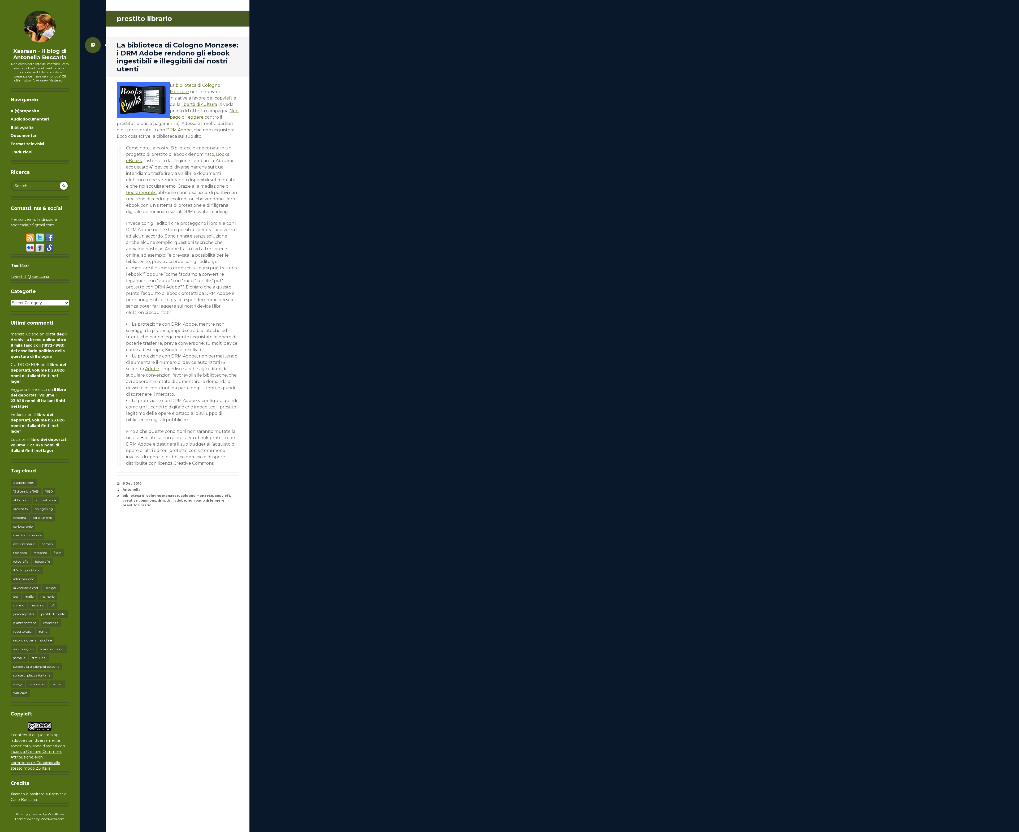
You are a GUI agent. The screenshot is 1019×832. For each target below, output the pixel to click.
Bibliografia (22, 127)
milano (18, 605)
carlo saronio (23, 526)
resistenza (50, 623)
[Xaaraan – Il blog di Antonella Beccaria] (40, 26)
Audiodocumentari (30, 119)
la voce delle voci (25, 588)
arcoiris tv (20, 509)
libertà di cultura (199, 104)
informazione (23, 579)
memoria (47, 596)
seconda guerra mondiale (32, 640)
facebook (20, 553)
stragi (17, 684)
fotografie (42, 561)
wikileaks (20, 693)
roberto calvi (22, 631)
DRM (171, 129)
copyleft (223, 98)
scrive (144, 136)
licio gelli (51, 588)
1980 (49, 491)
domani (48, 544)
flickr (57, 553)
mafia (29, 596)
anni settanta (46, 500)
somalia (19, 658)
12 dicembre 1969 (26, 491)
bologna (19, 518)
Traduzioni (21, 152)
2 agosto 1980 (23, 483)
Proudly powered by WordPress (40, 814)
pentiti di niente (53, 614)
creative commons (27, 535)
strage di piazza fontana (31, 675)
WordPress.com (52, 819)
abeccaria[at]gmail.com (32, 225)
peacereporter (23, 614)
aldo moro (21, 500)
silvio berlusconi (52, 649)
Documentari (24, 135)
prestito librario (137, 505)
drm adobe (176, 500)
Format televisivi (27, 143)
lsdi (15, 596)
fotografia (20, 561)
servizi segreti (23, 649)
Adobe (185, 129)
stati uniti (39, 658)
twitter (56, 684)
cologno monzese (196, 496)
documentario (24, 544)
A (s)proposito (25, 111)
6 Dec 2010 (132, 483)
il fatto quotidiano (26, 570)
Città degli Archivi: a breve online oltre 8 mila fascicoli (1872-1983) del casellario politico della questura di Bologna (39, 345)
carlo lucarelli (43, 518)
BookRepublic (141, 192)
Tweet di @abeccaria (30, 276)
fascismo (40, 553)
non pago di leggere (206, 500)
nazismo (37, 605)
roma (43, 631)
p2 (53, 605)
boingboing (44, 509)
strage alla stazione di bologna (36, 667)
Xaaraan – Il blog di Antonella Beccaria (40, 54)
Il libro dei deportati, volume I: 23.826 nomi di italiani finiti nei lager (39, 445)
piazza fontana (25, 623)
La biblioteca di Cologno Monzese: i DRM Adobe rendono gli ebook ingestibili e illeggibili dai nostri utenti (177, 57)
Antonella (131, 490)
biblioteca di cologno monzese (151, 496)
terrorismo (37, 684)
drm (161, 500)
